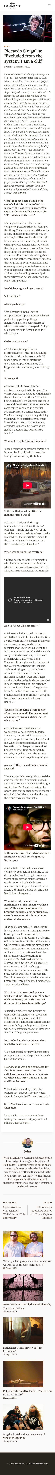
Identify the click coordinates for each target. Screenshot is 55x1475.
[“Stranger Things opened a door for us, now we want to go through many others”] (27, 1244)
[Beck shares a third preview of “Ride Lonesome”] (27, 1330)
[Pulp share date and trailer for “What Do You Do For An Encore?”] (27, 1374)
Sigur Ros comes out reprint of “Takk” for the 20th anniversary (14, 1210)
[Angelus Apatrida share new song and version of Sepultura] (27, 1417)
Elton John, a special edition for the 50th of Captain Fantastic (41, 1210)
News (6, 46)
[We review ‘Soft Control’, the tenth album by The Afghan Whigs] (27, 1287)
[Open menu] (49, 5)
